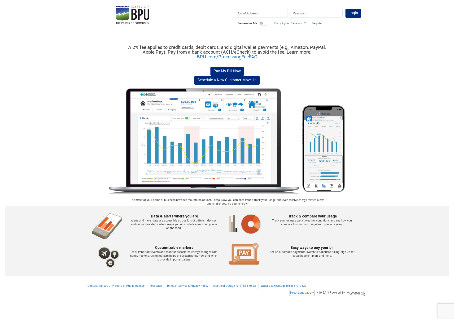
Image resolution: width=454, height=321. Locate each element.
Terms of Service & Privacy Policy (187, 285)
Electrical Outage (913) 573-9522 (234, 285)
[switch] (263, 23)
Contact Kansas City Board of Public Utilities (115, 285)
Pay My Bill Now (227, 71)
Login (353, 13)
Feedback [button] (155, 285)
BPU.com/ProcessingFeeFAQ (227, 57)
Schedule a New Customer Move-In (227, 80)
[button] (317, 25)
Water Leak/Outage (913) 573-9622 (283, 285)
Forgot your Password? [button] (290, 23)
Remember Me (247, 23)
